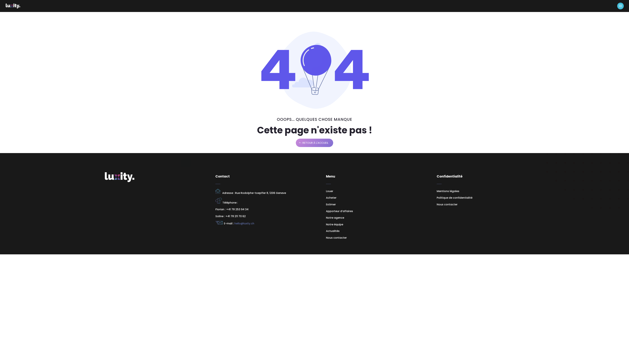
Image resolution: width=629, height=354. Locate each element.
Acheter (331, 198)
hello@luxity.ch (244, 223)
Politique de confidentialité (454, 198)
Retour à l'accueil (315, 143)
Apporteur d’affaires (339, 211)
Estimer (331, 204)
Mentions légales (448, 191)
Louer (329, 191)
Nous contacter (447, 204)
